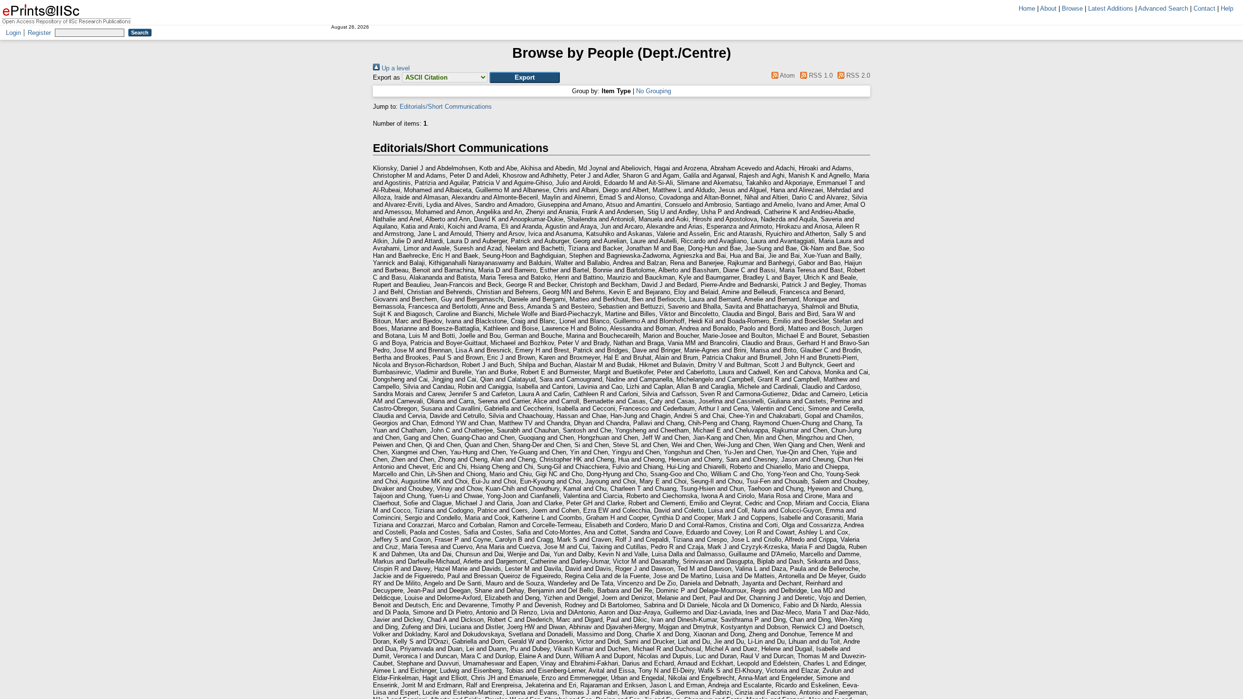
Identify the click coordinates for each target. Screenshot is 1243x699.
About (1048, 8)
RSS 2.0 (857, 75)
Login (13, 32)
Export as (386, 77)
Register (39, 32)
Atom (786, 75)
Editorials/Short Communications (446, 106)
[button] (524, 77)
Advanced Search (1163, 8)
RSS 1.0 (819, 75)
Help (1227, 8)
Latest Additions (1110, 8)
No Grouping (653, 91)
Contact (1204, 8)
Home (1027, 8)
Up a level (395, 68)
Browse (1072, 8)
